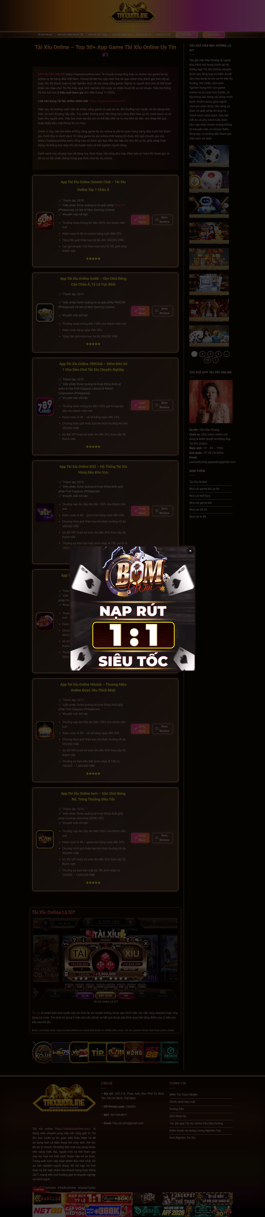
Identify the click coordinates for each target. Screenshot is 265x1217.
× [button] (190, 550)
